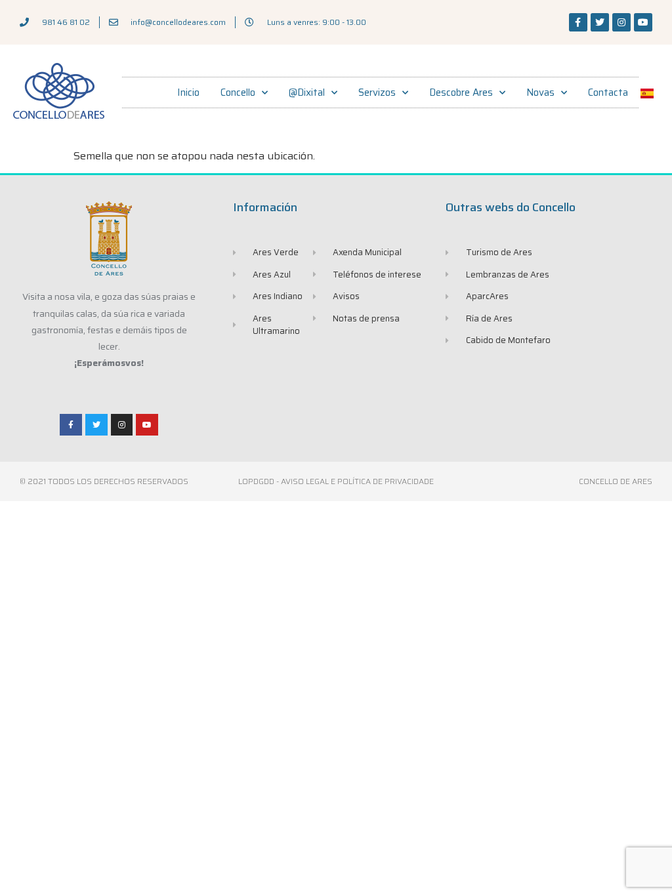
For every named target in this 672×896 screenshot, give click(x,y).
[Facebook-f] (578, 22)
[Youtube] (643, 22)
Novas (540, 92)
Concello (237, 92)
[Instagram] (621, 22)
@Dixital (307, 92)
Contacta (608, 92)
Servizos (377, 92)
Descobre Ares (461, 92)
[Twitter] (600, 22)
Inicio (188, 92)
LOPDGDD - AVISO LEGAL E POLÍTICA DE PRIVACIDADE (336, 481)
